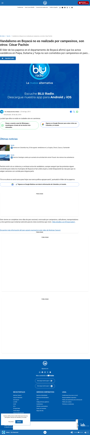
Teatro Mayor (16, 410)
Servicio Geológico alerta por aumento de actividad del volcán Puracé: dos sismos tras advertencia (43, 157)
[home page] (45, 3)
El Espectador (16, 408)
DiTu (14, 406)
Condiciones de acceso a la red (70, 395)
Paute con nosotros (41, 408)
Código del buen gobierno (42, 402)
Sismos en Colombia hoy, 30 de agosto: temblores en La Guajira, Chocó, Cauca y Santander (41, 147)
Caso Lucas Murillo (29, 7)
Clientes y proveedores (42, 406)
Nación (8, 36)
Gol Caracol (16, 399)
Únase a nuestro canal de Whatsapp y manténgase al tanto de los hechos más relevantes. (17, 125)
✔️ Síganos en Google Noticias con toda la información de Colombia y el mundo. (41, 184)
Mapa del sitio (39, 410)
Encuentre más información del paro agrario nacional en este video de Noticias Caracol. (30, 230)
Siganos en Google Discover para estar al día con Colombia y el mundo (61, 124)
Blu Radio (2, 36)
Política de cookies (67, 402)
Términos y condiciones (68, 404)
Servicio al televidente (41, 395)
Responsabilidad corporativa (69, 397)
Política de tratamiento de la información (72, 399)
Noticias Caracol (17, 395)
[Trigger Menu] (2, 2)
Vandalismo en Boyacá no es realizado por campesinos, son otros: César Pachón (32, 36)
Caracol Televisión (17, 397)
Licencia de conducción (42, 7)
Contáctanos (39, 404)
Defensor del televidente (42, 397)
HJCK (14, 404)
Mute (72, 432)
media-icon (45, 432)
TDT (37, 399)
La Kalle (15, 402)
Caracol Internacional (18, 412)
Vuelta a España (54, 7)
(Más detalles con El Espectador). (63, 222)
